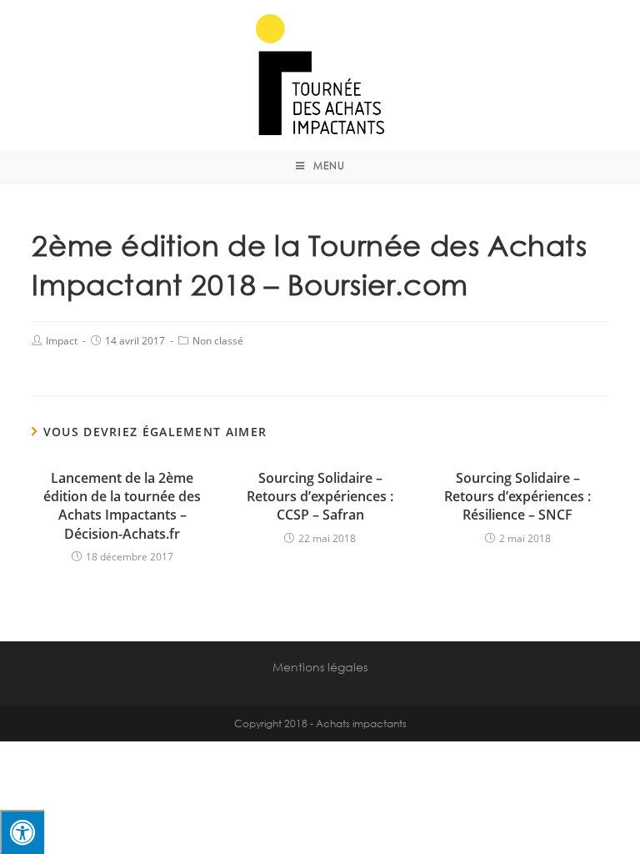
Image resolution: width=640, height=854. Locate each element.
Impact (62, 341)
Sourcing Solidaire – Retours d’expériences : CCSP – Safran (320, 497)
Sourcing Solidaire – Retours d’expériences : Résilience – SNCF (517, 497)
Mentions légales (320, 667)
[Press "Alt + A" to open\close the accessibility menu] (22, 832)
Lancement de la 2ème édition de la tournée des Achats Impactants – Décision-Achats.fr (122, 506)
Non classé (217, 341)
